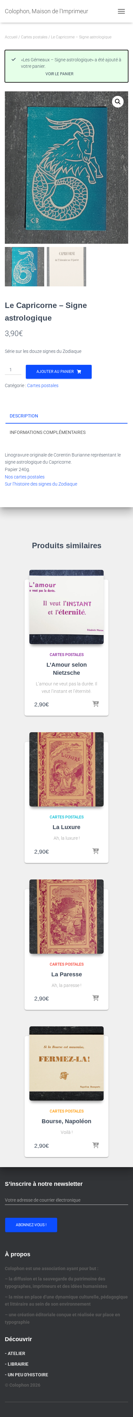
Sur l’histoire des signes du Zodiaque (41, 484)
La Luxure (66, 827)
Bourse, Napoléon (66, 1121)
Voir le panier (59, 74)
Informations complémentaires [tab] (48, 432)
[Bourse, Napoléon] (66, 1063)
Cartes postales (34, 37)
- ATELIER (15, 1353)
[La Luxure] (66, 769)
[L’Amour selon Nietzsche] (66, 607)
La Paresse (66, 974)
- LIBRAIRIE (16, 1364)
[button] (118, 102)
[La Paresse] (66, 916)
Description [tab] (24, 415)
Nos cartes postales (25, 476)
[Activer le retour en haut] (120, 1404)
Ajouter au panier (55, 371)
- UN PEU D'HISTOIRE (26, 1374)
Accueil (11, 37)
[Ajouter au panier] (95, 704)
